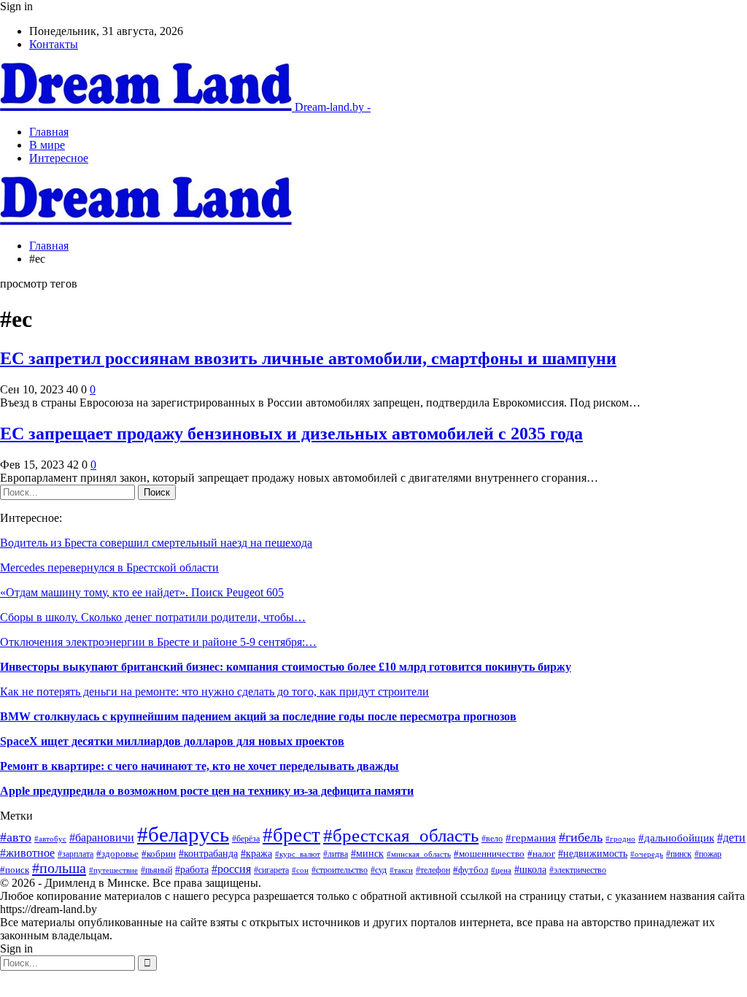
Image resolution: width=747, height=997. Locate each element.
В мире (47, 145)
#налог (541, 854)
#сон (300, 870)
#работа (192, 869)
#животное (27, 853)
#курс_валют (297, 854)
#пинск (679, 854)
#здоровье (117, 853)
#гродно (620, 838)
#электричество (577, 870)
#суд (379, 870)
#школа (530, 869)
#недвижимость (592, 853)
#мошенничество (489, 854)
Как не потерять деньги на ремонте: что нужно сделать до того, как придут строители (214, 691)
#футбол (470, 869)
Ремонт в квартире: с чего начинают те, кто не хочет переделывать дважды (199, 766)
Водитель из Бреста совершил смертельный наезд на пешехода (156, 542)
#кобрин (159, 854)
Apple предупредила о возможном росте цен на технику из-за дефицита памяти (207, 791)
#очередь (646, 854)
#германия (531, 838)
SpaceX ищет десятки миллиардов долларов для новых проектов (172, 741)
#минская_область (419, 854)
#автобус (50, 838)
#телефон (433, 870)
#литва (335, 854)
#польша (59, 868)
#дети (731, 837)
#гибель (581, 837)
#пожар (707, 854)
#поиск (14, 869)
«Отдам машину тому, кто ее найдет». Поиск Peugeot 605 (142, 592)
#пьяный (156, 870)
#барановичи (101, 837)
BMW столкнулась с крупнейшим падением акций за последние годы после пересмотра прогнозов (258, 716)
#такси (401, 870)
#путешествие (113, 870)
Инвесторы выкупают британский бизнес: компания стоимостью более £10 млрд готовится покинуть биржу (285, 667)
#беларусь (183, 834)
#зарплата (75, 854)
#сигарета (271, 870)
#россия (231, 869)
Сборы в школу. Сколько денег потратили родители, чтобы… (153, 617)
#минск (367, 853)
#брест (291, 835)
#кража (256, 853)
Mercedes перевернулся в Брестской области (109, 567)
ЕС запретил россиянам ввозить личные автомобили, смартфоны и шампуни (308, 358)
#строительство (339, 870)
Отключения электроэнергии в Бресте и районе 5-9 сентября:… (158, 642)
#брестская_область (401, 835)
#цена (501, 870)
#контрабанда (208, 853)
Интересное (58, 158)
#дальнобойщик (676, 838)
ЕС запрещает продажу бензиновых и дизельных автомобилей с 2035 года (291, 433)
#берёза (246, 838)
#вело (492, 839)
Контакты (53, 44)
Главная (49, 132)
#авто (15, 837)
